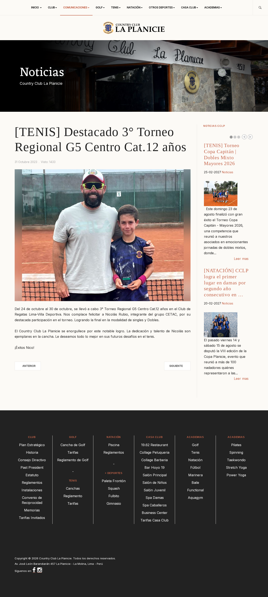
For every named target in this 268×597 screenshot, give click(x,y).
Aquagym (195, 498)
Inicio (35, 7)
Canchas (73, 488)
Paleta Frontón (114, 481)
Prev (244, 136)
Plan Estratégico (32, 445)
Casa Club (188, 7)
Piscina (113, 445)
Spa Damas (155, 498)
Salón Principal (155, 475)
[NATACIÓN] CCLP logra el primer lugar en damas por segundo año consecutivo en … (226, 282)
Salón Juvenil (154, 490)
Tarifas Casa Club (154, 520)
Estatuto (32, 475)
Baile (195, 482)
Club (51, 7)
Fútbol (195, 467)
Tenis (115, 7)
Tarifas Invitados (32, 518)
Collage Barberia (154, 460)
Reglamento (72, 496)
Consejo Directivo (32, 460)
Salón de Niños (154, 482)
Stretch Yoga (236, 467)
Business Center (155, 513)
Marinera (195, 475)
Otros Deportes (161, 7)
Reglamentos (32, 482)
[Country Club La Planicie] (134, 27)
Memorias (32, 510)
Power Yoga (236, 475)
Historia (32, 452)
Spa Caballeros (154, 505)
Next (250, 136)
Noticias (227, 172)
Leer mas (241, 259)
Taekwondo (236, 460)
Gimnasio (114, 503)
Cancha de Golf (73, 445)
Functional (195, 490)
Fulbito (113, 496)
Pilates (236, 445)
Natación (133, 7)
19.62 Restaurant (154, 445)
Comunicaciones (75, 7)
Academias (212, 7)
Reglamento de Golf (73, 460)
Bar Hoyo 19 (154, 467)
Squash (114, 488)
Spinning (236, 452)
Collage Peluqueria (154, 452)
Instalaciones (32, 490)
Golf (99, 7)
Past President (32, 467)
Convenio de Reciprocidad (32, 500)
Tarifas (72, 452)
